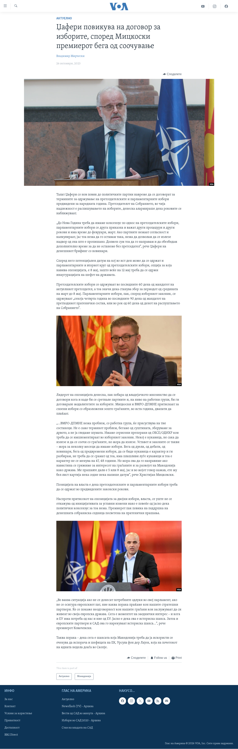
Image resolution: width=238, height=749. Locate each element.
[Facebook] (226, 6)
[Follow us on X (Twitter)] (140, 700)
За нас (8, 699)
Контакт (9, 706)
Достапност (12, 727)
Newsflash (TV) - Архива (78, 706)
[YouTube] (203, 6)
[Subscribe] (166, 700)
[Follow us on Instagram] (131, 700)
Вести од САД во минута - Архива (83, 713)
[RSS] (157, 700)
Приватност (12, 720)
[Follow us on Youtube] (148, 700)
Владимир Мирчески (70, 56)
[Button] (172, 74)
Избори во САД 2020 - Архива (81, 720)
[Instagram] (215, 6)
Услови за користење (18, 713)
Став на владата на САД (77, 727)
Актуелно (64, 18)
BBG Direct (11, 734)
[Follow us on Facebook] (122, 700)
